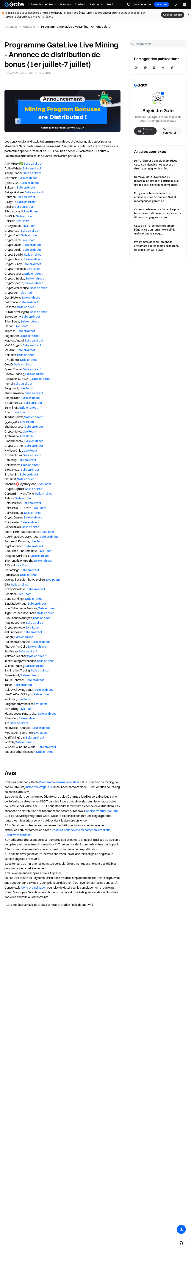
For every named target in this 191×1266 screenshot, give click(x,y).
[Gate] (14, 4)
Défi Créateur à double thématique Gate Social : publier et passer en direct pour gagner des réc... (155, 164)
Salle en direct (33, 163)
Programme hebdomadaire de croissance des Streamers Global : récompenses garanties (155, 197)
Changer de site (172, 14)
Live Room (31, 211)
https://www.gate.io (39, 787)
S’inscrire (161, 4)
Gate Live (29, 26)
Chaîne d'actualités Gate (102, 811)
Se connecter (142, 4)
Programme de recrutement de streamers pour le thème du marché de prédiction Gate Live (156, 245)
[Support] (181, 1242)
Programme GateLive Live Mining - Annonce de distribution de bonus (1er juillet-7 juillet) (74, 27)
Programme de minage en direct (60, 782)
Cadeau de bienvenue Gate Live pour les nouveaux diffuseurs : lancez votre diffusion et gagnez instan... (157, 213)
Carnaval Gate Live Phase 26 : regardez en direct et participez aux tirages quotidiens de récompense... (156, 180)
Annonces (11, 26)
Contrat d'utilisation (33, 887)
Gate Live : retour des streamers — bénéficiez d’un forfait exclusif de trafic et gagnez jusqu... (156, 229)
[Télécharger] (181, 1229)
